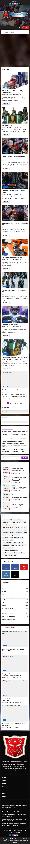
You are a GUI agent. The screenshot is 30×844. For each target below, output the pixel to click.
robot (21, 537)
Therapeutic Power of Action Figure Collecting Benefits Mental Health (6, 479)
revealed (16, 537)
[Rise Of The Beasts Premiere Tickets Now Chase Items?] (15, 688)
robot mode (6, 540)
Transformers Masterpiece (8, 619)
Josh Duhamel (11, 530)
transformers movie (7, 552)
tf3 (22, 545)
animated (5, 519)
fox (25, 527)
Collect (14, 830)
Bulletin (13, 467)
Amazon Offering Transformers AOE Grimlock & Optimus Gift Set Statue (14, 445)
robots (12, 540)
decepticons (13, 525)
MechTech (19, 530)
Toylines (18, 830)
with (15, 555)
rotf (19, 542)
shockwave (14, 545)
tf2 (19, 545)
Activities (23, 830)
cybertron (12, 522)
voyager (10, 555)
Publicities (12, 832)
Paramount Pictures (8, 537)
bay (22, 519)
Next (21, 403)
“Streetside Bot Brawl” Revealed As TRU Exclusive (15, 180)
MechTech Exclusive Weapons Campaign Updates (15, 146)
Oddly (3, 602)
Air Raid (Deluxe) (15, 115)
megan (25, 530)
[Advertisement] (15, 50)
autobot (11, 519)
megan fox (5, 532)
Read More (6, 104)
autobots (17, 519)
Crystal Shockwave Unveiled (15, 314)
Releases (5, 87)
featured (17, 527)
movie (4, 535)
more (25, 532)
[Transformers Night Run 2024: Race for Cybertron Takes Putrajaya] (15, 639)
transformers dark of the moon (10, 550)
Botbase (5, 121)
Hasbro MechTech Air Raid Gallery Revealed (15, 347)
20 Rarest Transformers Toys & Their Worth (17, 431)
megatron (12, 532)
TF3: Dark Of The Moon (8, 608)
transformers (10, 547)
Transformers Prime (19, 552)
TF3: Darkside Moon (7, 611)
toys (4, 547)
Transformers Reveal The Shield (10, 622)
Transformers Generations (8, 616)
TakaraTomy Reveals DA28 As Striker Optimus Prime (15, 213)
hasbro (4, 530)
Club (12, 494)
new (9, 535)
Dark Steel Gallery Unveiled (15, 379)
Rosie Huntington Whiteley (9, 542)
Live (27, 27)
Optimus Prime (15, 535)
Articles (4, 586)
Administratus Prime (8, 94)
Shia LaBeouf (6, 545)
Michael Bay (19, 532)
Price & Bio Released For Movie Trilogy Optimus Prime (15, 80)
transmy (5, 555)
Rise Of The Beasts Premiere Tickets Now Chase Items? (6, 488)
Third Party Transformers (8, 613)
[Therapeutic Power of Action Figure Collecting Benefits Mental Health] (15, 663)
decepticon (5, 525)
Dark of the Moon (21, 522)
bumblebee (5, 522)
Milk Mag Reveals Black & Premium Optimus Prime (15, 280)
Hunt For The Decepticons (8, 597)
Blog (10, 830)
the (25, 545)
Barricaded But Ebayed (18, 451)
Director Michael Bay (8, 527)
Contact (18, 832)
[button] (1, 27)
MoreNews (22, 840)
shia (23, 542)
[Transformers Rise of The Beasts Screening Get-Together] (15, 713)
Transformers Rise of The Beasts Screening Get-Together (6, 497)
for (22, 527)
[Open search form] (19, 27)
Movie (3, 599)
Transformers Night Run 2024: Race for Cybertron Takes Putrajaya (6, 470)
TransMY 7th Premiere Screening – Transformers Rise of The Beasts (6, 506)
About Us (5, 830)
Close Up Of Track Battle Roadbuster (15, 247)
